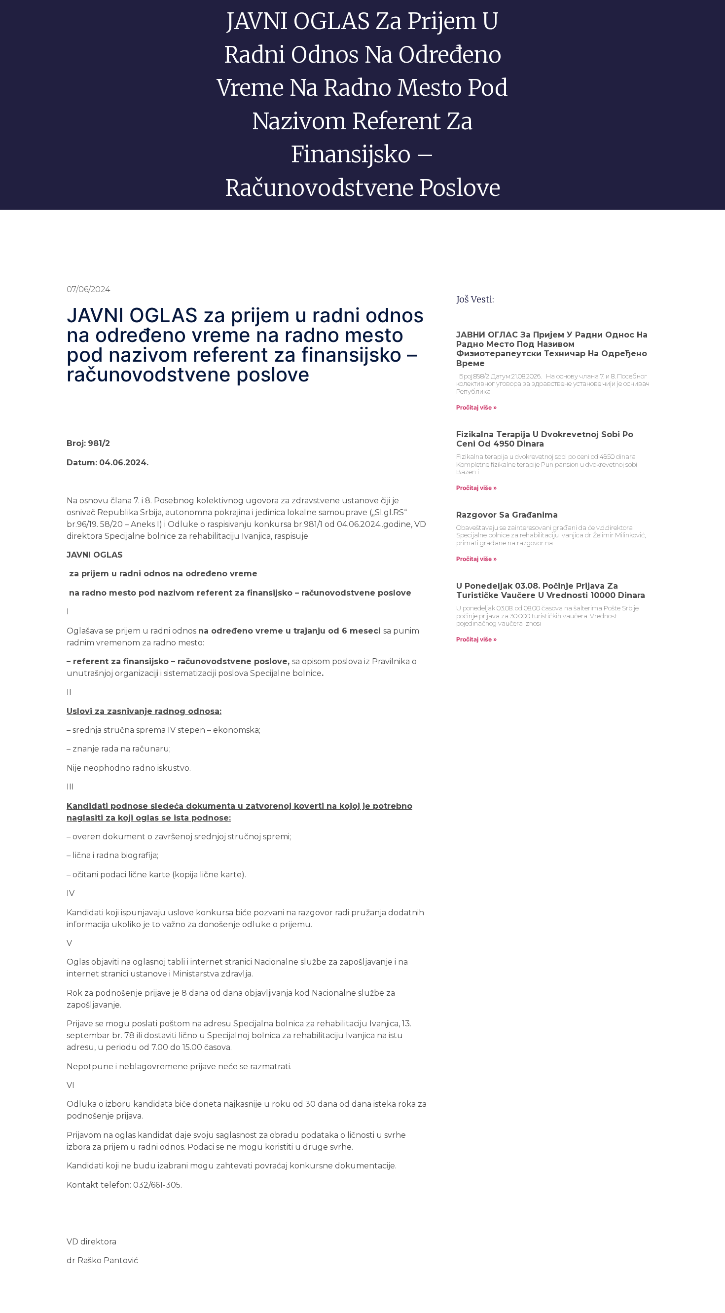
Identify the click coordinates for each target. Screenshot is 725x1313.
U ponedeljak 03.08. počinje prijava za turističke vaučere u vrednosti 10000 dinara (550, 590)
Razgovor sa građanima (507, 515)
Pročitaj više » (476, 407)
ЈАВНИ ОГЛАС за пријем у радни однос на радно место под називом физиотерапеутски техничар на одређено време (552, 349)
